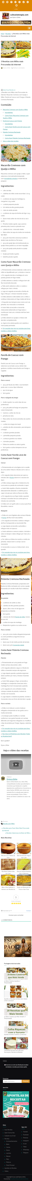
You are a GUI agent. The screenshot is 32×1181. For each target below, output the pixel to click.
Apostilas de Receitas (11, 1168)
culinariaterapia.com (19, 14)
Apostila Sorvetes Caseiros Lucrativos (15, 1034)
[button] (8, 90)
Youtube (25, 1131)
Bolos (7, 1144)
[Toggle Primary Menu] (29, 28)
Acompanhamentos (11, 1141)
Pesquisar (5, 1078)
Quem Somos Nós (10, 1132)
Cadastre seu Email (10, 1135)
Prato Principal (10, 1165)
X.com (25, 1143)
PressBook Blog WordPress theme (19, 1179)
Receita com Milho (9, 824)
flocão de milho (20, 617)
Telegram (25, 1152)
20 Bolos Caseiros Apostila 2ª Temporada (12, 981)
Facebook (26, 1134)
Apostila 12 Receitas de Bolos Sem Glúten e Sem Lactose (15, 999)
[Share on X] (2, 84)
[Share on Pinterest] (2, 72)
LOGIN (16, 9)
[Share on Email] (2, 81)
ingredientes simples (10, 178)
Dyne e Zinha (6, 68)
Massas (8, 1156)
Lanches (8, 1153)
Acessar (28, 910)
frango (4, 518)
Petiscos (8, 1162)
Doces (8, 1150)
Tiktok (24, 1146)
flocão (12, 477)
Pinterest (25, 1137)
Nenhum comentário (19, 68)
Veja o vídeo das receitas (11, 141)
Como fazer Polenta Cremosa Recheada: (17, 138)
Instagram (26, 1140)
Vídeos (6, 1171)
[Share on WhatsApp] (2, 78)
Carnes (8, 1147)
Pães (7, 1159)
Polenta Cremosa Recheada (11, 132)
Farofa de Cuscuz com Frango (12, 121)
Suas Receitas (8, 1129)
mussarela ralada (18, 645)
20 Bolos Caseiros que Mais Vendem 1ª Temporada (15, 1017)
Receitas (8, 34)
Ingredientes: (9, 112)
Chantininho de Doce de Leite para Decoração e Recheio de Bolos (13, 1051)
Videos (5, 1060)
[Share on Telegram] (2, 75)
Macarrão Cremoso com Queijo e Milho (15, 109)
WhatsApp (26, 1149)
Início (2, 34)
